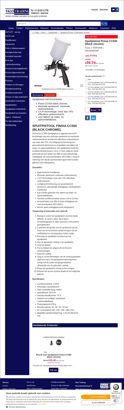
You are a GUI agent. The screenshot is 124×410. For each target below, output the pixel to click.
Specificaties (50, 95)
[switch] (116, 400)
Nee (89, 79)
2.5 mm (102, 102)
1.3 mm (102, 83)
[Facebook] (87, 117)
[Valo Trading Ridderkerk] (27, 12)
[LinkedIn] (93, 117)
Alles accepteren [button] (98, 397)
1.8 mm (102, 93)
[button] (42, 407)
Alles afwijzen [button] (98, 403)
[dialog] (62, 400)
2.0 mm (102, 98)
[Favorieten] (99, 110)
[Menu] (120, 384)
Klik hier (53, 370)
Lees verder (42, 404)
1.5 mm (102, 88)
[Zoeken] (106, 24)
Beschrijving (37, 95)
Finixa (87, 48)
